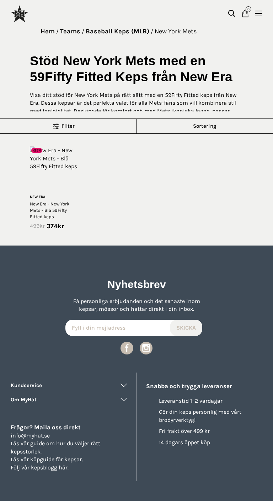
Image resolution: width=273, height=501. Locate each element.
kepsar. (73, 459)
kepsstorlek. (26, 451)
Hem (48, 31)
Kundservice (26, 385)
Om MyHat (24, 399)
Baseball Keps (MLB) (117, 31)
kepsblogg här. (50, 467)
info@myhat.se (30, 435)
